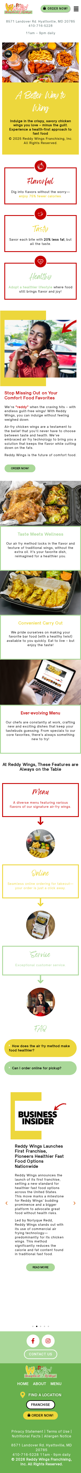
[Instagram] (48, 1341)
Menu (56, 1384)
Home (23, 1384)
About (39, 1384)
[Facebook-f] (33, 1341)
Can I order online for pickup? (37, 1068)
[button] (7, 62)
